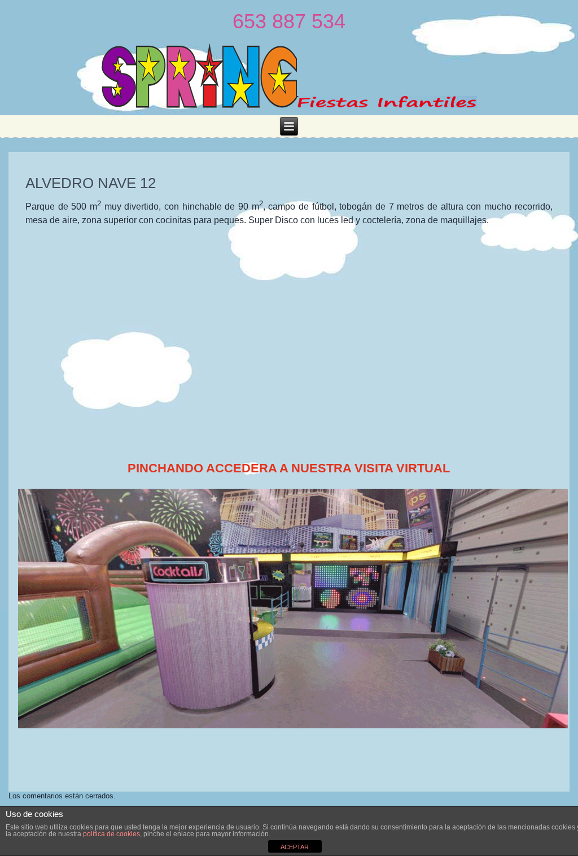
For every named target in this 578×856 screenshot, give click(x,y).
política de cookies (111, 834)
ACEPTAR (295, 847)
